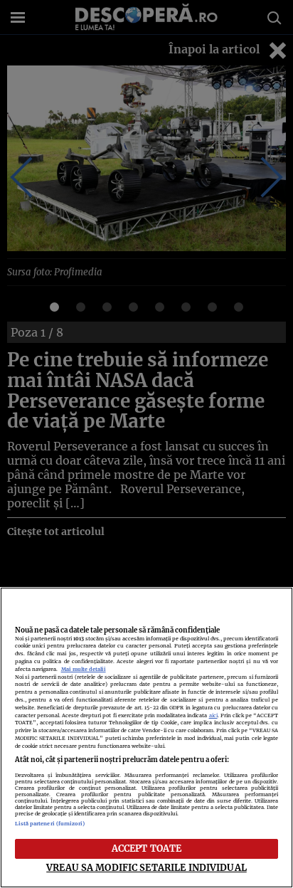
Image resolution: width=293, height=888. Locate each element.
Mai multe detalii (83, 669)
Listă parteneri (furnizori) (50, 823)
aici (213, 715)
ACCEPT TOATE (147, 848)
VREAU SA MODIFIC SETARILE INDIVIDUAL (146, 867)
